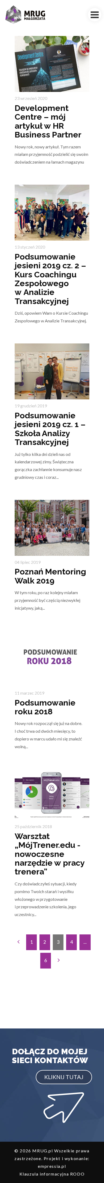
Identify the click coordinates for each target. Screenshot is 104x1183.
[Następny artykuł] (59, 961)
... (85, 942)
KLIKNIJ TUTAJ (63, 1076)
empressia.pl (52, 1166)
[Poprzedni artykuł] (18, 942)
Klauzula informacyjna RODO (52, 1173)
